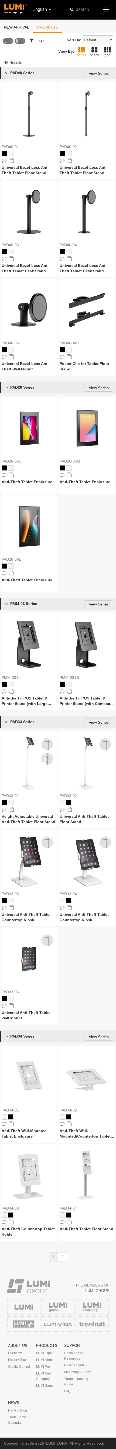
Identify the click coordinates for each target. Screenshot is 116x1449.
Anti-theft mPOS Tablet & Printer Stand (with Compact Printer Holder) (85, 701)
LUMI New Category (44, 1376)
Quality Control (19, 1367)
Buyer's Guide (74, 1365)
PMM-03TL (11, 677)
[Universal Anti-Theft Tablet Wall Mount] (29, 958)
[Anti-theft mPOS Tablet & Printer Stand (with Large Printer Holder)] (29, 644)
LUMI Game (45, 1386)
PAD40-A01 (69, 343)
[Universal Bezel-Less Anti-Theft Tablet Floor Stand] (29, 113)
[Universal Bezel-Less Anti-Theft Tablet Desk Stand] (29, 211)
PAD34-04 (68, 1208)
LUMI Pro (43, 1367)
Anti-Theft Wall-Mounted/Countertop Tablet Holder (85, 1134)
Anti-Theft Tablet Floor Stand (86, 1229)
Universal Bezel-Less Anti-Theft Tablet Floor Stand (26, 170)
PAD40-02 (68, 147)
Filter (39, 41)
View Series (99, 73)
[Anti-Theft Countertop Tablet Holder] (29, 1175)
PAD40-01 (10, 147)
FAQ (67, 1391)
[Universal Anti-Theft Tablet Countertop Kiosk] (29, 860)
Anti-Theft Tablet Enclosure (27, 482)
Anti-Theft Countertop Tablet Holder (28, 1231)
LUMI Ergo (44, 1353)
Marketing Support (77, 1372)
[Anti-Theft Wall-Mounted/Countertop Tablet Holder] (87, 1077)
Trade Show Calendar (17, 1420)
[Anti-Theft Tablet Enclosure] (29, 428)
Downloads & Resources (74, 1355)
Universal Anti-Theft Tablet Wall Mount (26, 1015)
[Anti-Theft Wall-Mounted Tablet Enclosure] (29, 1077)
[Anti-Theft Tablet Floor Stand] (87, 1175)
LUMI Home (45, 1360)
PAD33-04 (68, 894)
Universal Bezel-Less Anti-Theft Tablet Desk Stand (26, 268)
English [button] (40, 9)
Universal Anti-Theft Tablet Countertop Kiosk (26, 917)
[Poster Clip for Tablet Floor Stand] (87, 310)
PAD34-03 (10, 1208)
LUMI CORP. (57, 1443)
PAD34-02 (68, 1110)
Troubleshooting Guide (76, 1381)
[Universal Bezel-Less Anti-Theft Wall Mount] (29, 310)
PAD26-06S (11, 461)
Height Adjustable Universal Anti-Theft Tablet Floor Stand (28, 819)
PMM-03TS (69, 677)
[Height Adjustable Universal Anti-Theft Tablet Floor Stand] (29, 762)
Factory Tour (17, 1360)
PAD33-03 (10, 894)
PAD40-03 (10, 245)
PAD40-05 (10, 343)
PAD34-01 (10, 1110)
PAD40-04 (68, 245)
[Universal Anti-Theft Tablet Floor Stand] (87, 762)
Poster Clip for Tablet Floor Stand (84, 366)
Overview (15, 1353)
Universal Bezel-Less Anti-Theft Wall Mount (26, 366)
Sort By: (74, 40)
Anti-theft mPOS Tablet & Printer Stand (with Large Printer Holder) (24, 701)
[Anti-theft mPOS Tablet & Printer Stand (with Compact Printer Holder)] (87, 644)
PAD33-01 (10, 796)
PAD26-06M (70, 461)
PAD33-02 (68, 796)
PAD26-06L (11, 559)
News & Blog (17, 1410)
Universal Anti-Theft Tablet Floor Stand (84, 819)
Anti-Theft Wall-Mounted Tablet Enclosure (24, 1133)
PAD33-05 (10, 992)
